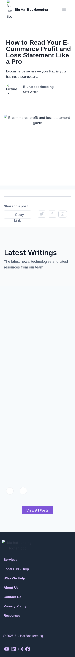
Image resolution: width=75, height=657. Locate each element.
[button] (37, 569)
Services (10, 560)
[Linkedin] (13, 648)
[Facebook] (27, 648)
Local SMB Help (16, 569)
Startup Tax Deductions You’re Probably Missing (32, 458)
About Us (11, 588)
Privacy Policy (15, 606)
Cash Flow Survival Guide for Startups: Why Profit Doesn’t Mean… (34, 415)
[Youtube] (6, 648)
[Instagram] (20, 648)
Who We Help (14, 578)
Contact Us (12, 597)
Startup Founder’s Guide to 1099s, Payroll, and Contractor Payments (37, 364)
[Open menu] (64, 10)
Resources (12, 616)
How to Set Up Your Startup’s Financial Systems (34, 310)
